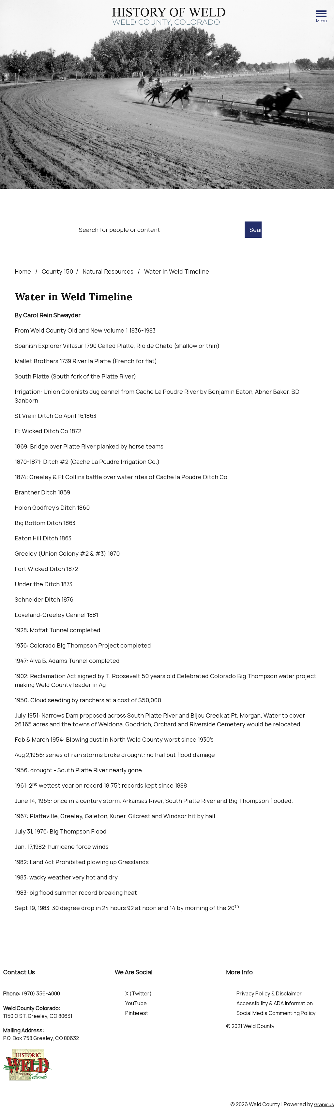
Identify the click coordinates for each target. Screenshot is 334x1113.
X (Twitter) (138, 993)
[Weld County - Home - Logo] (168, 17)
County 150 (57, 271)
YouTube (136, 1003)
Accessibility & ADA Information (274, 1003)
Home (23, 271)
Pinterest (136, 1013)
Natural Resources (109, 271)
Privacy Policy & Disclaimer (269, 993)
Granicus (324, 1104)
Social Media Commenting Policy (276, 1013)
